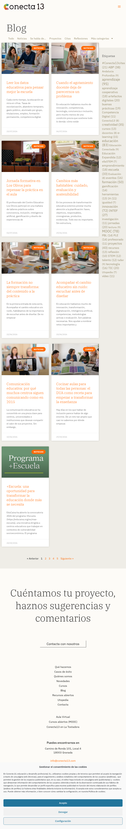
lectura (114, 227)
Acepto (63, 803)
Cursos (63, 686)
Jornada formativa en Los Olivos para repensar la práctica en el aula (25, 187)
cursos (109, 129)
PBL (107, 235)
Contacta (63, 704)
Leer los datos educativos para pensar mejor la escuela (25, 87)
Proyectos (55, 38)
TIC (113, 268)
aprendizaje (111, 81)
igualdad (109, 202)
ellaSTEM (109, 161)
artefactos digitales (112, 98)
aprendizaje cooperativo (110, 92)
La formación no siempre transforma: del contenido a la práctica (23, 289)
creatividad (113, 124)
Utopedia (109, 272)
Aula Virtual (63, 717)
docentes (109, 133)
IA (112, 198)
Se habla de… (38, 38)
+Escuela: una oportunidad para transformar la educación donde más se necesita (24, 495)
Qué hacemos (63, 667)
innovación (110, 208)
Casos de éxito (63, 671)
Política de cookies (97, 791)
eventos (114, 178)
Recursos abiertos (63, 695)
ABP (114, 67)
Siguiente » (67, 558)
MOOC (110, 231)
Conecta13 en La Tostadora (63, 727)
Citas (68, 38)
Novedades (63, 681)
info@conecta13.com (63, 760)
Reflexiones (81, 38)
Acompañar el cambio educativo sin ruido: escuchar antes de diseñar (73, 289)
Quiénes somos (63, 676)
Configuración (63, 821)
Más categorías (100, 38)
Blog (16, 28)
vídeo (108, 276)
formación (113, 182)
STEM (114, 256)
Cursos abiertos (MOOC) (63, 722)
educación (110, 143)
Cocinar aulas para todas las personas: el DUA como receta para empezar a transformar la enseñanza (74, 393)
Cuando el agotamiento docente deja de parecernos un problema (74, 89)
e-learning (111, 135)
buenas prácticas (111, 106)
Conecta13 (110, 120)
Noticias (22, 38)
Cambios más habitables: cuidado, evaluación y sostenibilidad (72, 187)
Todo (11, 38)
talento (109, 260)
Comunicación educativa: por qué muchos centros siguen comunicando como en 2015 (25, 393)
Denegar (63, 812)
